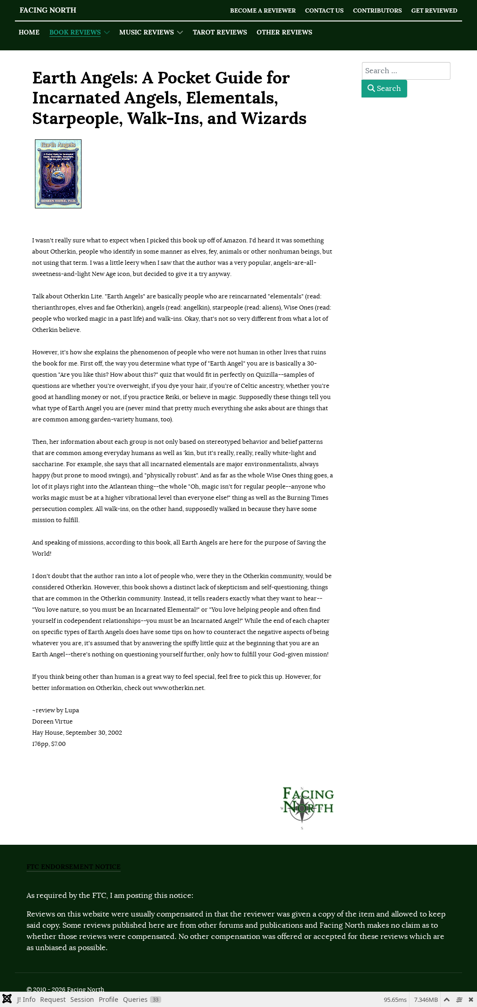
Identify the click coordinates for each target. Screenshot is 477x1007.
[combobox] (406, 71)
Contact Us (324, 10)
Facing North (48, 10)
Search (388, 88)
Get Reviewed (434, 10)
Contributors (377, 10)
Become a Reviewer (263, 10)
